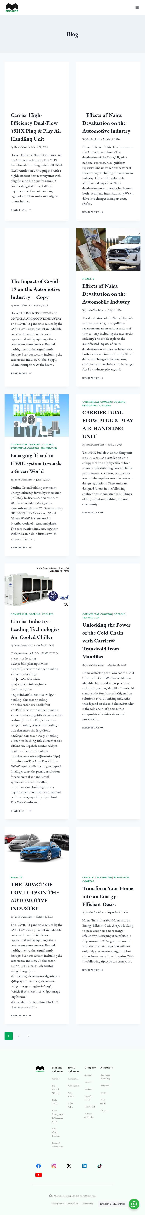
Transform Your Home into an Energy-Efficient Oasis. (107, 896)
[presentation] (37, 83)
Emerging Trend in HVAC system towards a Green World (36, 463)
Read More (21, 210)
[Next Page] (29, 1036)
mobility (88, 278)
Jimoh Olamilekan (95, 310)
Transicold (49, 448)
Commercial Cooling (25, 444)
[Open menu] (136, 7)
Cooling (48, 444)
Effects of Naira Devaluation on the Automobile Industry (106, 293)
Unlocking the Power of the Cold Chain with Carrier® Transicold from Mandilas (106, 640)
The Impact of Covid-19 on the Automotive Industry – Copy (35, 289)
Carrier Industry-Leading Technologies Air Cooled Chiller (35, 629)
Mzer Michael (21, 147)
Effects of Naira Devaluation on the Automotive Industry (106, 123)
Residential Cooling (25, 448)
